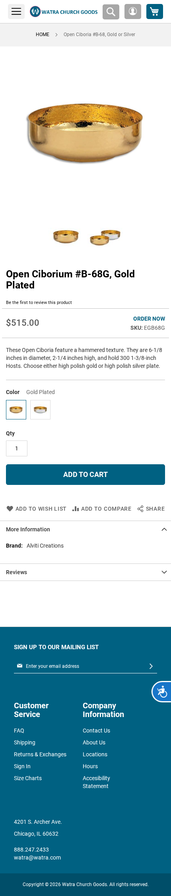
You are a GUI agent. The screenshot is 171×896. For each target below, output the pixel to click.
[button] (132, 11)
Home (42, 34)
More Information (28, 529)
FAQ (19, 730)
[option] (16, 409)
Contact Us (96, 730)
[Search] (111, 11)
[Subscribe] (151, 666)
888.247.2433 (31, 849)
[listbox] (85, 410)
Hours (90, 766)
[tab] (85, 529)
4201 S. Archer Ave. (38, 822)
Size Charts (28, 778)
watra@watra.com (37, 857)
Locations (95, 754)
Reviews (16, 572)
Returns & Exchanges (40, 754)
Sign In (22, 766)
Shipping (24, 742)
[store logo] (63, 11)
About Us (94, 742)
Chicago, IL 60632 (36, 834)
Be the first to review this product (39, 302)
